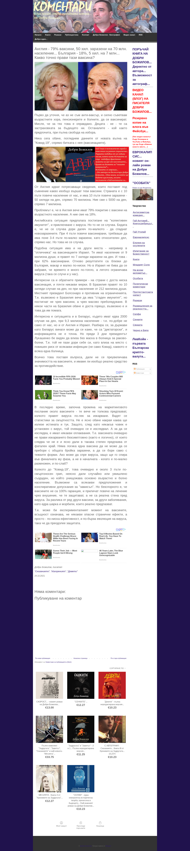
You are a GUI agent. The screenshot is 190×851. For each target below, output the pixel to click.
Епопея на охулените (139, 244)
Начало (38, 35)
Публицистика (71, 35)
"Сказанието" (42, 571)
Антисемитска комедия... (141, 214)
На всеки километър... (140, 271)
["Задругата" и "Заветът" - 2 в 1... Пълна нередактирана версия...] (80, 729)
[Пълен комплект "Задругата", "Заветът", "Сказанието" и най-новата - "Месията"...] (49, 729)
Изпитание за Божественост (141, 252)
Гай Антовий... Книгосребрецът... (143, 223)
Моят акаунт (61, 826)
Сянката (137, 325)
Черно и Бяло (141, 330)
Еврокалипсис (141, 237)
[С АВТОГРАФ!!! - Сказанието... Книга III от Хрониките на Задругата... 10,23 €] (112, 729)
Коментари (139, 373)
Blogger (108, 846)
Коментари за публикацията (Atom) (58, 662)
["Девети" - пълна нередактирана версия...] (112, 685)
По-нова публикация (42, 658)
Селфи (137, 314)
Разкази (57, 35)
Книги (48, 35)
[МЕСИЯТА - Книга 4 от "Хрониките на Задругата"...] (49, 778)
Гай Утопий (139, 232)
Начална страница (80, 658)
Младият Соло (141, 264)
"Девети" (72, 571)
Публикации (140, 369)
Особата (138, 278)
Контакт (85, 35)
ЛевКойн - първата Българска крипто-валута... (140, 347)
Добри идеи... (41, 39)
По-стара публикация (118, 658)
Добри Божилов (86, 846)
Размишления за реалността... (142, 307)
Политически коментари (140, 285)
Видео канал (129, 35)
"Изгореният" (58, 571)
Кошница (100, 826)
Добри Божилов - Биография (106, 35)
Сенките (138, 319)
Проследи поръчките (80, 827)
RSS (140, 35)
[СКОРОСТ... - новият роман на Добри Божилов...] (49, 685)
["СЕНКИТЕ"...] (80, 685)
